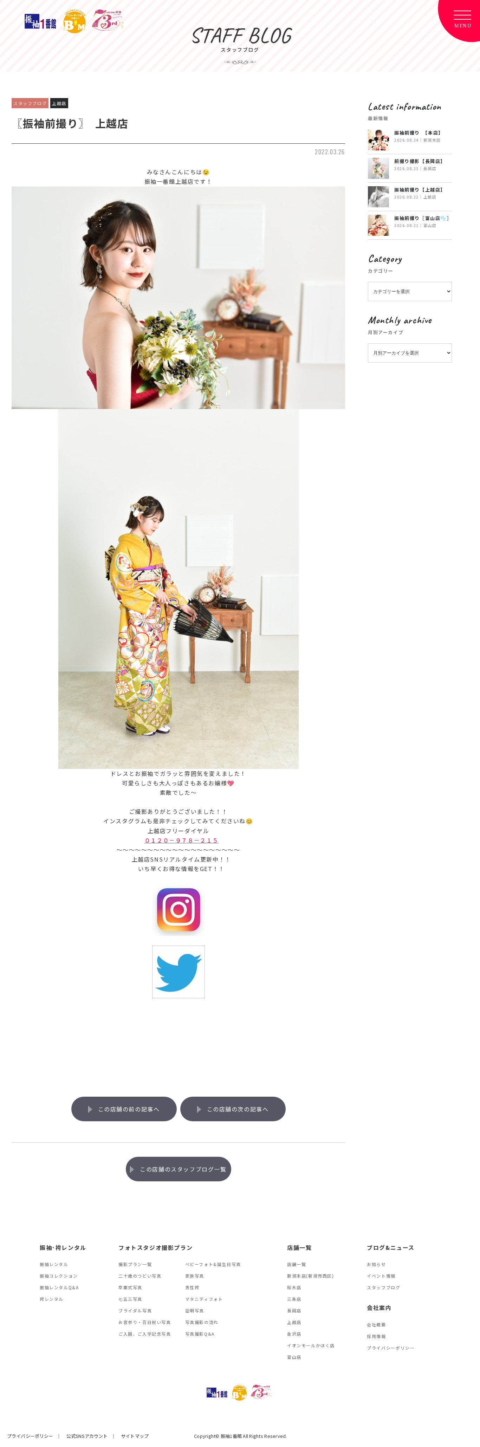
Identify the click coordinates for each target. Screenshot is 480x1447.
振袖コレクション (59, 1276)
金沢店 (294, 1334)
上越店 (294, 1322)
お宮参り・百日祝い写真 (144, 1322)
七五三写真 (130, 1299)
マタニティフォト (204, 1299)
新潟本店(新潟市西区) (310, 1276)
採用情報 (376, 1336)
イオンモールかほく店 (311, 1345)
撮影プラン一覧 (135, 1264)
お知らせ (376, 1264)
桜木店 (294, 1287)
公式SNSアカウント (87, 1436)
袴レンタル (52, 1299)
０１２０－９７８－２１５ (181, 840)
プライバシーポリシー (391, 1348)
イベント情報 (381, 1276)
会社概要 (376, 1325)
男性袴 (192, 1287)
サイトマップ (135, 1436)
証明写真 (194, 1310)
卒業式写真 (130, 1287)
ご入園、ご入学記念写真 (144, 1334)
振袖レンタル (54, 1264)
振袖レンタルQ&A (59, 1287)
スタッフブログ (383, 1287)
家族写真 (194, 1276)
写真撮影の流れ (202, 1322)
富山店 (294, 1357)
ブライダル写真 (135, 1310)
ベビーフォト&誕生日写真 (213, 1264)
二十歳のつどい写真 (139, 1276)
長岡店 (294, 1310)
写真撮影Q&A (200, 1334)
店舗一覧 (296, 1264)
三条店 (294, 1299)
